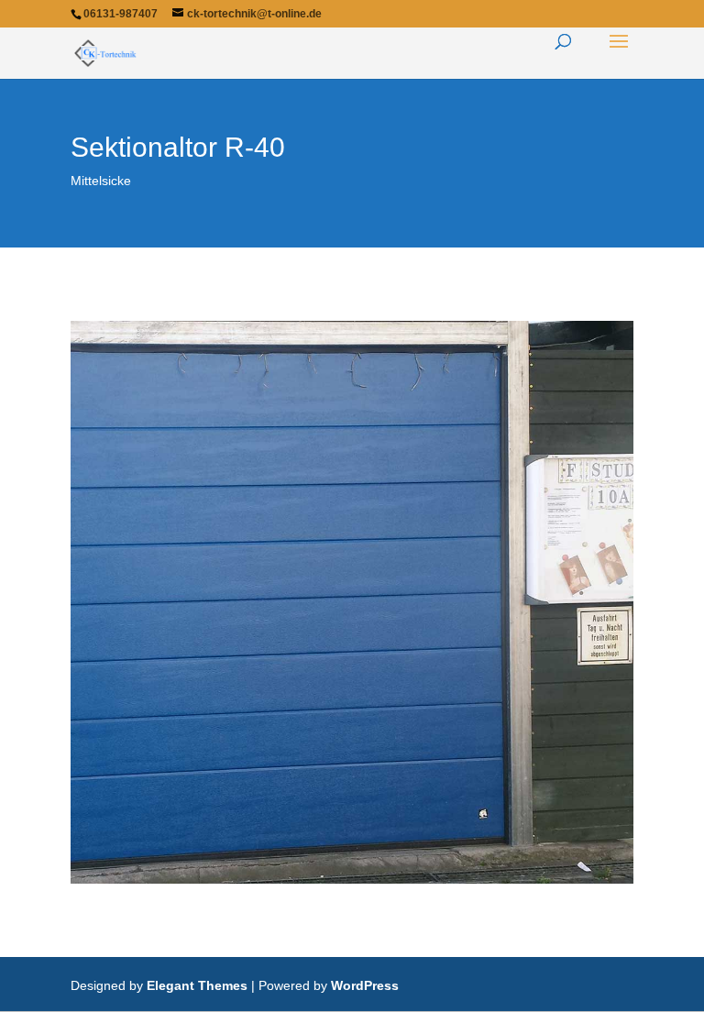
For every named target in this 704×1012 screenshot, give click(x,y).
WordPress (365, 985)
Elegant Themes (197, 985)
